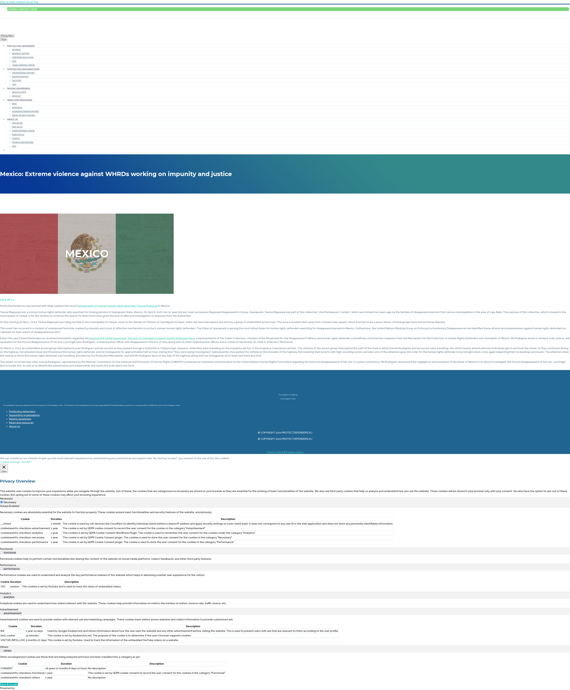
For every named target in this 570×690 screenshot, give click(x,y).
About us (14, 426)
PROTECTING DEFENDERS (21, 46)
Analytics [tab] (5, 593)
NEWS (14, 103)
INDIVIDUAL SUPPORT (21, 53)
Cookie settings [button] (10, 461)
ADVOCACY (16, 96)
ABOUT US (12, 119)
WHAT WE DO (17, 127)
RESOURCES (17, 107)
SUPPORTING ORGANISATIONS (23, 69)
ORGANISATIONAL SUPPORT (23, 73)
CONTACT (16, 138)
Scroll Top (32, 1)
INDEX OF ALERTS (19, 92)
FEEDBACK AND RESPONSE (23, 142)
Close (3, 39)
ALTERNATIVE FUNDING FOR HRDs (25, 111)
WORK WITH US (18, 134)
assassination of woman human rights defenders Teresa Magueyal (117, 305)
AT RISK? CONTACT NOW (22, 9)
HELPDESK (16, 49)
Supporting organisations (24, 415)
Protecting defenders (22, 411)
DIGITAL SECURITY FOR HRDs (23, 115)
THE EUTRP (16, 80)
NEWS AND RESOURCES (19, 100)
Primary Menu (7, 36)
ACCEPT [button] (27, 461)
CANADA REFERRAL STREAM (23, 65)
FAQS (14, 61)
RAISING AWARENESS (18, 88)
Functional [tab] (6, 548)
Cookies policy (294, 452)
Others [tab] (4, 646)
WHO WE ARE (17, 123)
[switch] (2, 552)
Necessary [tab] (6, 498)
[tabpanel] (285, 527)
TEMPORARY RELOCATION (22, 57)
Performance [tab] (8, 565)
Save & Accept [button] (9, 684)
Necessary (10, 502)
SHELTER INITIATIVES (20, 76)
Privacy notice (275, 452)
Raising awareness (20, 418)
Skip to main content (12, 1)
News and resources (21, 422)
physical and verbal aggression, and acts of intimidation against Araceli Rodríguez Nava (142, 338)
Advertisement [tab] (9, 609)
